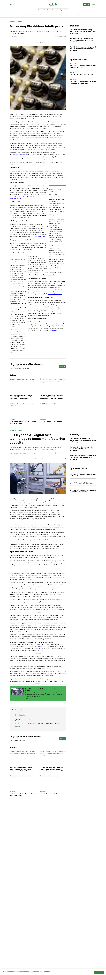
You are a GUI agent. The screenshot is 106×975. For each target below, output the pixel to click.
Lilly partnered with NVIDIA (29, 620)
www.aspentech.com (16, 179)
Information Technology (52, 14)
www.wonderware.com (55, 294)
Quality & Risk (75, 14)
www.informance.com (50, 330)
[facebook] (32, 42)
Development (39, 14)
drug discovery (14, 624)
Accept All (99, 972)
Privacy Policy (47, 971)
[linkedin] (35, 42)
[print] (65, 42)
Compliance (65, 14)
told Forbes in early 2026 (45, 524)
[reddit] (40, 42)
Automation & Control (16, 21)
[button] (11, 4)
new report (41, 643)
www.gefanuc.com (15, 198)
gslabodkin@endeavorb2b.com (24, 714)
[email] (43, 42)
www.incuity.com (40, 236)
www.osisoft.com (27, 249)
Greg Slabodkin (14, 453)
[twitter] (38, 42)
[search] (13, 4)
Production (29, 14)
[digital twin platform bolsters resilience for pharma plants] (17, 685)
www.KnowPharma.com (20, 155)
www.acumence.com (23, 217)
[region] (53, 972)
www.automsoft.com (50, 275)
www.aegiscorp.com (44, 315)
